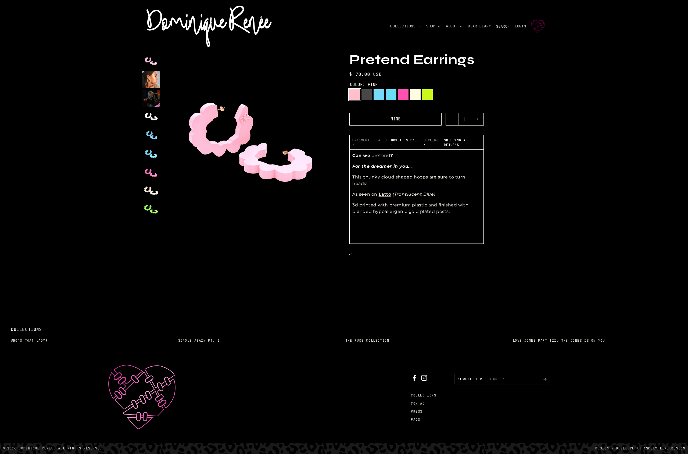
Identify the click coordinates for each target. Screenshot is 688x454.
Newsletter (470, 379)
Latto (385, 194)
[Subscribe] (545, 379)
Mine (395, 119)
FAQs (415, 419)
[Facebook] (414, 379)
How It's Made (405, 140)
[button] (405, 26)
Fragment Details (369, 140)
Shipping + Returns (454, 142)
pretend (380, 155)
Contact (419, 403)
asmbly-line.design (664, 448)
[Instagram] (424, 379)
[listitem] (151, 61)
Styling (431, 140)
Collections (423, 395)
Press (416, 411)
